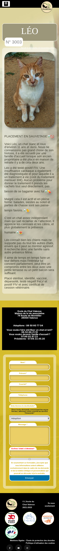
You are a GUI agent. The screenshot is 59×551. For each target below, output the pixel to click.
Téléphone (22, 395)
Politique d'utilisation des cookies (40, 543)
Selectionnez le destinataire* (23, 406)
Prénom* (23, 373)
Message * (22, 424)
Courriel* (23, 384)
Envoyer (29, 478)
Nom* (22, 362)
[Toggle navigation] (6, 4)
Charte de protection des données (40, 540)
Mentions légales (17, 540)
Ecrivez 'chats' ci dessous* (22, 449)
